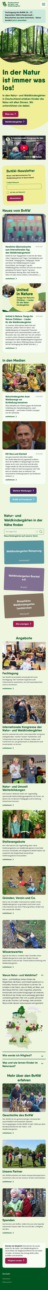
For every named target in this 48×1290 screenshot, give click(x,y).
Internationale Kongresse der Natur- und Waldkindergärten (22, 728)
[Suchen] (41, 532)
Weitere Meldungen (22, 490)
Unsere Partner (12, 1171)
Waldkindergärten (13, 121)
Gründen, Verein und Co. (19, 898)
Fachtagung (10, 673)
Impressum (6, 1279)
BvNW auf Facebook (22, 499)
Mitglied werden (15, 1260)
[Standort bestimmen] (37, 532)
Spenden (8, 1220)
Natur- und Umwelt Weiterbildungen (15, 788)
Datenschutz (6, 1282)
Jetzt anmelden (19, 20)
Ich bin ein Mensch (17, 192)
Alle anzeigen (22, 624)
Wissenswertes (12, 952)
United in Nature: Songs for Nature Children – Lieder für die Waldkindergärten (19, 319)
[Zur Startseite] (10, 4)
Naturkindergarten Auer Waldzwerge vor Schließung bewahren (17, 399)
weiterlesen (10, 278)
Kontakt (6, 1273)
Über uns (9, 114)
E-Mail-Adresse (13, 182)
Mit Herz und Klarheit (16, 454)
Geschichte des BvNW (17, 1115)
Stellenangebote (13, 841)
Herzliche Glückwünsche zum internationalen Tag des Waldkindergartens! (18, 249)
